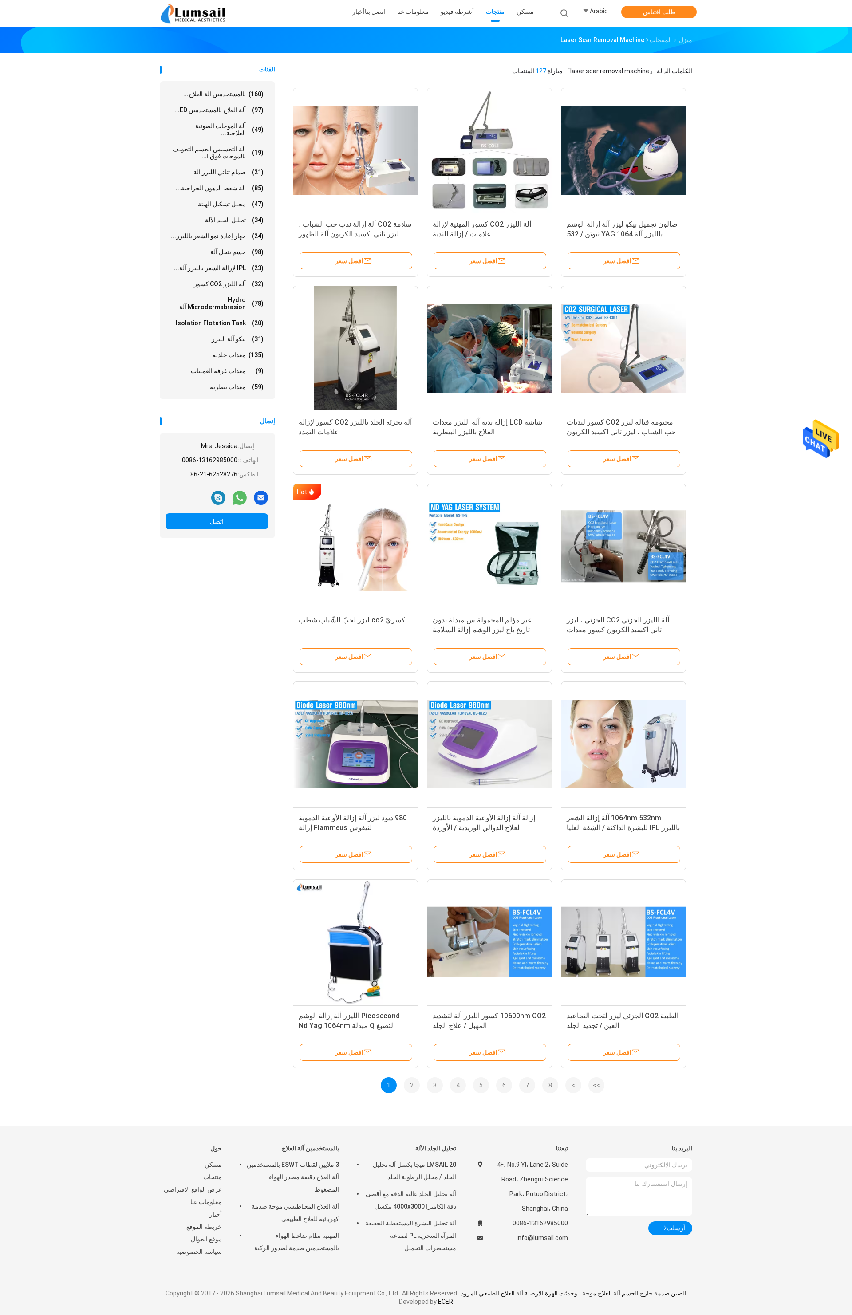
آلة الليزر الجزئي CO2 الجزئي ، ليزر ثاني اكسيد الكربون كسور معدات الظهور (618, 630)
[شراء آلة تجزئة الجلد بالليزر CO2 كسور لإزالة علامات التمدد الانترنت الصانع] (355, 348)
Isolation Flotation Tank (220, 323)
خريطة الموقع (204, 1226)
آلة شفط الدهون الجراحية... (220, 188)
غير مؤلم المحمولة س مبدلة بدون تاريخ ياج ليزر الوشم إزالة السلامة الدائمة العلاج (482, 630)
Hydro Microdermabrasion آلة (221, 303)
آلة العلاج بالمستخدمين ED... (219, 110)
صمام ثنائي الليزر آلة (228, 172)
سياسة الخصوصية (199, 1251)
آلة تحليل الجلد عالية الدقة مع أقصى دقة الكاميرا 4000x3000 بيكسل (411, 1200)
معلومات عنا (206, 1201)
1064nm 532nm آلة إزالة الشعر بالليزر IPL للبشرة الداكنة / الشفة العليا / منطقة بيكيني (623, 828)
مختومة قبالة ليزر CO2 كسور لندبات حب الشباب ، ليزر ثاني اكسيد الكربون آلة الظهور (621, 432)
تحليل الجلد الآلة (234, 220)
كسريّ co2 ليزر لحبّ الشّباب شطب (352, 620)
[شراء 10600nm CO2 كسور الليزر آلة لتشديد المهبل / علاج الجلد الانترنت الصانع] (489, 942)
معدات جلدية (238, 354)
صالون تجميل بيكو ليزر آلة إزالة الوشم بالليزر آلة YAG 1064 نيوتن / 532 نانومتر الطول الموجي (622, 234)
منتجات (212, 1177)
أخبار (215, 1214)
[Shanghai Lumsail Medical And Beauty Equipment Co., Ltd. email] (261, 497)
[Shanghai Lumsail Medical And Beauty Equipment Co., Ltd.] (194, 13)
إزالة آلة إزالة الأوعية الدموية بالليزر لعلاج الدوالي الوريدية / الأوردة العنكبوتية (484, 828)
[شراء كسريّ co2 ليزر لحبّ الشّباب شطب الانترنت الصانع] (355, 546)
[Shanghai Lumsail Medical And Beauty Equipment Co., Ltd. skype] (218, 497)
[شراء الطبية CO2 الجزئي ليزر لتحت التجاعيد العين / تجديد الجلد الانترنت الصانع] (623, 942)
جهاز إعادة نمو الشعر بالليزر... (217, 236)
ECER (445, 1301)
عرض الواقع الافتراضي (193, 1189)
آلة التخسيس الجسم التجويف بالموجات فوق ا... (218, 153)
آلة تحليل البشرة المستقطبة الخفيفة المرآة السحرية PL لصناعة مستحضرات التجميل (410, 1236)
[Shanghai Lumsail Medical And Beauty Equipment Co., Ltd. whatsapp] (240, 497)
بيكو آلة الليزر (238, 339)
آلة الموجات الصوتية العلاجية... (229, 129)
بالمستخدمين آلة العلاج (310, 1148)
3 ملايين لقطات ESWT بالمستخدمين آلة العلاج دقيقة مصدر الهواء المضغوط (293, 1177)
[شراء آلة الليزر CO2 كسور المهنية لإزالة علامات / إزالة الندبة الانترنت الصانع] (489, 150)
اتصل (217, 521)
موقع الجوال (206, 1239)
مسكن (213, 1164)
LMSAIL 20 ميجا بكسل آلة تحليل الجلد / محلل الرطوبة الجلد (414, 1171)
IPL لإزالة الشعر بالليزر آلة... (219, 268)
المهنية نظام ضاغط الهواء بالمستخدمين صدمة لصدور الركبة (296, 1242)
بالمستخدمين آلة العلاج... (223, 94)
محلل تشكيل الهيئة (231, 204)
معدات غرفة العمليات (227, 370)
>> (596, 1085)
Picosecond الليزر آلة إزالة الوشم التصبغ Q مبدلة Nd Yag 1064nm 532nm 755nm (349, 1025)
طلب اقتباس (659, 12)
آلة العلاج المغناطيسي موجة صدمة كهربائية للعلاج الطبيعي (295, 1212)
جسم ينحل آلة (237, 252)
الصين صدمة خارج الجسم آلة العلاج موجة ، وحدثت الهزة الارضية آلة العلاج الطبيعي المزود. (572, 1293)
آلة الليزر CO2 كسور (229, 283)
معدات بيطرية (237, 386)
